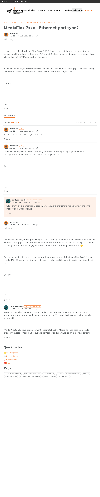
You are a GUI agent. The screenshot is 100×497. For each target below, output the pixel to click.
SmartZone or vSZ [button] (32, 373)
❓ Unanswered (50, 360)
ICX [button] (59, 373)
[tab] (9, 116)
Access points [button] (11, 376)
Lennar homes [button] (50, 376)
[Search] (69, 10)
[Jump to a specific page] (94, 123)
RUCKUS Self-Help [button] (13, 373)
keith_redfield (18, 200)
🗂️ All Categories (11, 353)
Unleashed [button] (64, 376)
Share (7, 108)
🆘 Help (7, 363)
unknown (14, 33)
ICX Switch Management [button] (30, 376)
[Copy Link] (37, 36)
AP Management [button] (73, 373)
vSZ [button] (86, 373)
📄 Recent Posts (11, 356)
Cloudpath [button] (49, 373)
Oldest (14, 123)
